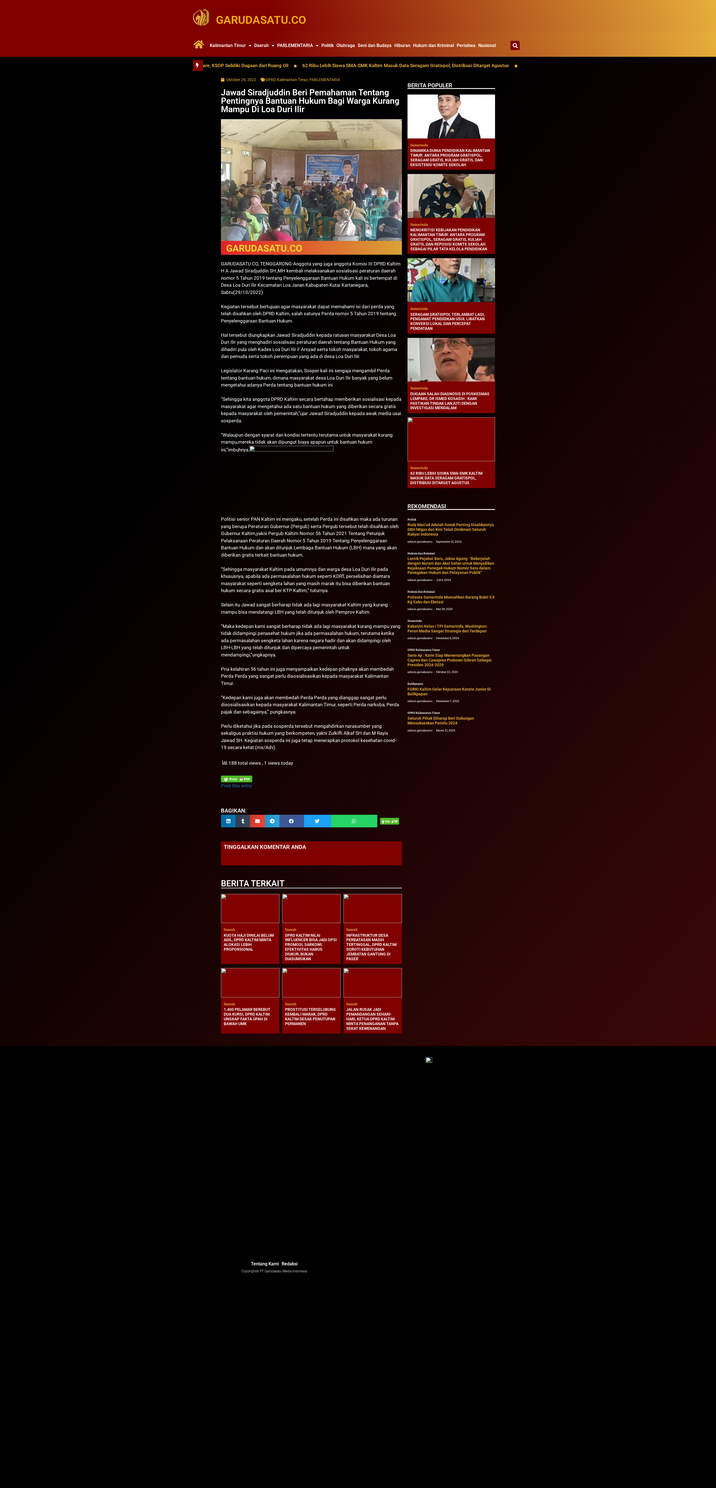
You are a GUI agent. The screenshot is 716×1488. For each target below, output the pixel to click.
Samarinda (415, 621)
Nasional (487, 45)
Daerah (261, 45)
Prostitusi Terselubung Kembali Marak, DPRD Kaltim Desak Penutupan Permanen (310, 1016)
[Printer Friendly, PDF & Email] (236, 779)
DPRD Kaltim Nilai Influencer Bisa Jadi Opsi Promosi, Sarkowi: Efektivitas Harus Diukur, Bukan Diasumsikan (311, 947)
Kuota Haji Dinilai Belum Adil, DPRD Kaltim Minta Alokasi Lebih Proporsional (249, 942)
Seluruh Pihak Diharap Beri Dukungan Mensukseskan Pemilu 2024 (441, 720)
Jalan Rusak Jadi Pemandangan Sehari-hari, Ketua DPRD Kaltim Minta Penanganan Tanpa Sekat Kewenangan (372, 1018)
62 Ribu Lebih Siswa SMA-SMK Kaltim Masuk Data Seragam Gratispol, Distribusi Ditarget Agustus (327, 65)
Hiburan (402, 45)
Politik (327, 45)
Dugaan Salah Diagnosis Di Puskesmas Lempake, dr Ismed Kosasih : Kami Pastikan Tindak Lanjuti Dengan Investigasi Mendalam (449, 401)
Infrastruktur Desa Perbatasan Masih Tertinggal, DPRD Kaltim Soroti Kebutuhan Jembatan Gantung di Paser (371, 947)
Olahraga (345, 45)
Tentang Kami (265, 1263)
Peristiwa (466, 45)
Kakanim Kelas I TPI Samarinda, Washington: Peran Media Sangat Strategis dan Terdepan (447, 628)
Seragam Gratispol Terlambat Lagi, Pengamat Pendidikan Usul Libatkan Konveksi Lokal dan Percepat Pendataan (447, 321)
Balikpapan (415, 684)
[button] (515, 45)
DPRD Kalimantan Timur (287, 79)
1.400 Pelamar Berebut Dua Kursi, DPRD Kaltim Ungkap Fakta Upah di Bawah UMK (247, 1016)
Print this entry (236, 785)
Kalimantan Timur (228, 45)
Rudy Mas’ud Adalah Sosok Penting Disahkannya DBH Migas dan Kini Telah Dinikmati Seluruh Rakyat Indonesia (451, 529)
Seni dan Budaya (375, 45)
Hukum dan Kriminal (433, 45)
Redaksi (290, 1263)
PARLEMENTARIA (295, 45)
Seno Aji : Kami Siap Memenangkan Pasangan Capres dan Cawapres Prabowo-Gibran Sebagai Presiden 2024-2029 (450, 660)
